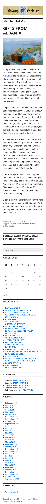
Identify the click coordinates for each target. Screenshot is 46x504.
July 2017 (9, 428)
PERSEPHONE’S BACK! (14, 342)
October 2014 (11, 477)
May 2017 (9, 433)
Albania (6, 76)
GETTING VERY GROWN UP (16, 313)
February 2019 (11, 403)
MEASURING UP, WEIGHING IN (18, 310)
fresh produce (23, 224)
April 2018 (9, 410)
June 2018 (9, 405)
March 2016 (10, 442)
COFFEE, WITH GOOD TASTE (17, 349)
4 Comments (8, 226)
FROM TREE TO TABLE (15, 354)
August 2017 (10, 426)
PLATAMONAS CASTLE (15, 368)
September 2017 (12, 424)
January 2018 (10, 414)
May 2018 (9, 408)
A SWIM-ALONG (12, 365)
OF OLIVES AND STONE (15, 356)
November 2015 (11, 451)
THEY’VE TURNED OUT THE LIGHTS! (20, 359)
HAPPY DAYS (10, 319)
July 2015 (9, 456)
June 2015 (9, 458)
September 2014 (12, 479)
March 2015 (10, 465)
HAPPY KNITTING (12, 308)
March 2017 (10, 437)
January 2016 (10, 447)
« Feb (5, 295)
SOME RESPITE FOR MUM (16, 338)
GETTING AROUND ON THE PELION (20, 361)
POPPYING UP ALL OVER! (16, 329)
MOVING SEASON (12, 336)
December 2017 (11, 417)
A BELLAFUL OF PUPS (14, 340)
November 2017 (11, 419)
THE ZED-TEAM (12, 322)
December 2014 (11, 472)
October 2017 (10, 421)
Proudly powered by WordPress (16, 499)
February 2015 (11, 467)
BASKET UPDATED (13, 363)
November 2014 (11, 474)
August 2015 (10, 454)
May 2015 (9, 460)
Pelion (32, 224)
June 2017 (9, 431)
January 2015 (10, 470)
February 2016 (11, 444)
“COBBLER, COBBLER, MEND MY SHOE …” (23, 352)
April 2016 (9, 440)
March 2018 (10, 412)
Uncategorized (11, 492)
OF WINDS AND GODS (14, 345)
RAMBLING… (10, 347)
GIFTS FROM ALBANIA (15, 31)
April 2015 (9, 463)
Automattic (17, 501)
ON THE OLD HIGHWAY (15, 324)
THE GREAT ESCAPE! (14, 326)
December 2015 (11, 449)
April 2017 (9, 435)
